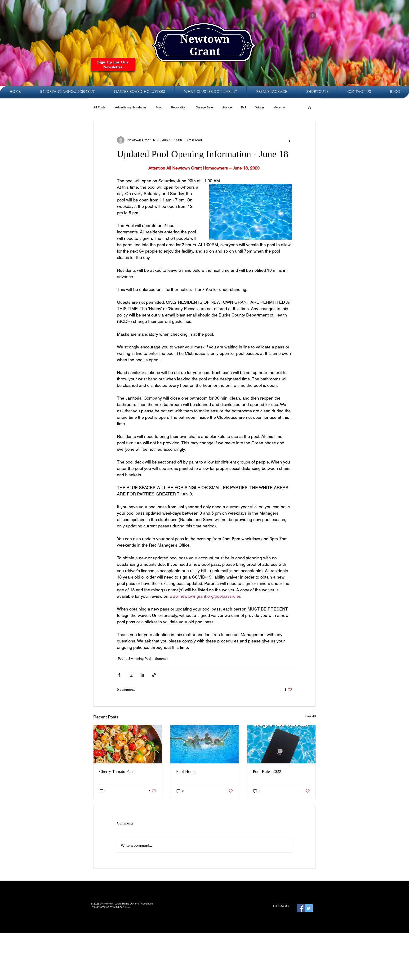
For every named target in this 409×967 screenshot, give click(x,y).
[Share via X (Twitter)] (131, 675)
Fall (243, 107)
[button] (312, 14)
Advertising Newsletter (130, 107)
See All (310, 716)
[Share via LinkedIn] (142, 675)
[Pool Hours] (204, 744)
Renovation (178, 107)
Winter (259, 107)
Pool (158, 107)
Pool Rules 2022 (267, 771)
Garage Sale (204, 107)
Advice (227, 107)
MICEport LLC (121, 907)
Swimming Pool (139, 658)
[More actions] (289, 140)
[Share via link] (154, 675)
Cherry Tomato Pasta (117, 771)
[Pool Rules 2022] (281, 744)
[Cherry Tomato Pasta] (127, 744)
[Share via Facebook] (119, 675)
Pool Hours (186, 771)
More (277, 107)
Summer (161, 658)
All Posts (99, 107)
